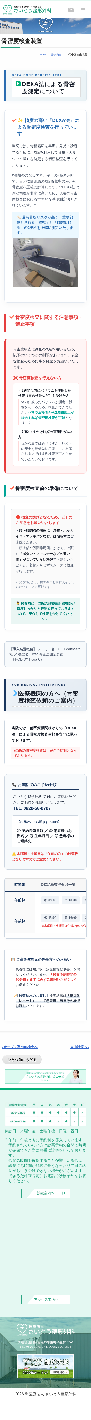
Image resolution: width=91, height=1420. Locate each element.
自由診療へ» (79, 1047)
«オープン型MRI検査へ (20, 1047)
